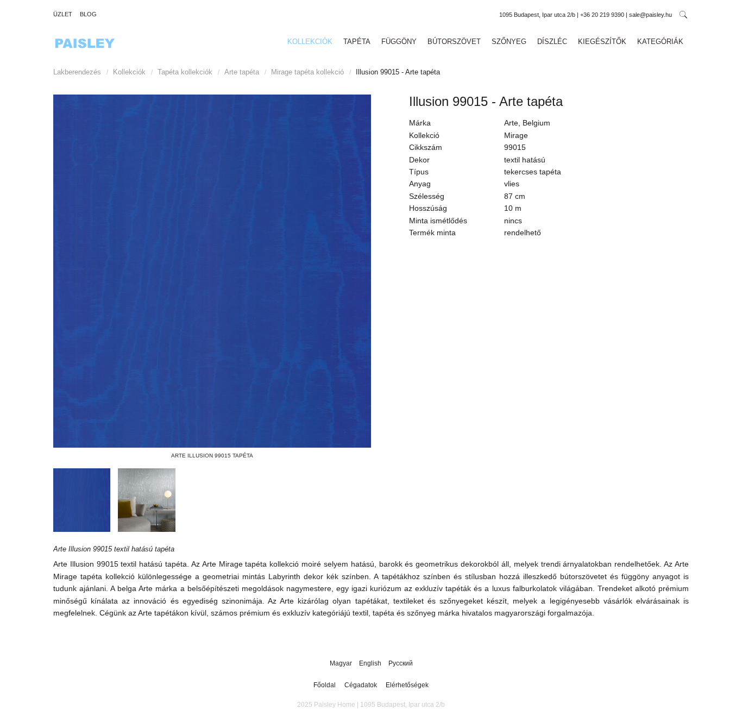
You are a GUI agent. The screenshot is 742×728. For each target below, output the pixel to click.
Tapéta (356, 41)
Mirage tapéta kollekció (307, 72)
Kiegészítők (602, 41)
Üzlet (62, 14)
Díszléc (552, 41)
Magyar (342, 663)
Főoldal (324, 685)
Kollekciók (309, 41)
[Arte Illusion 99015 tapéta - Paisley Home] (212, 271)
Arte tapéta (241, 72)
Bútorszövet (454, 41)
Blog (88, 14)
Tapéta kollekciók (185, 72)
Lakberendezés (77, 72)
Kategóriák (660, 41)
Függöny (399, 41)
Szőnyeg (509, 41)
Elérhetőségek (407, 685)
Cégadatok (360, 685)
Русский (400, 663)
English (371, 663)
